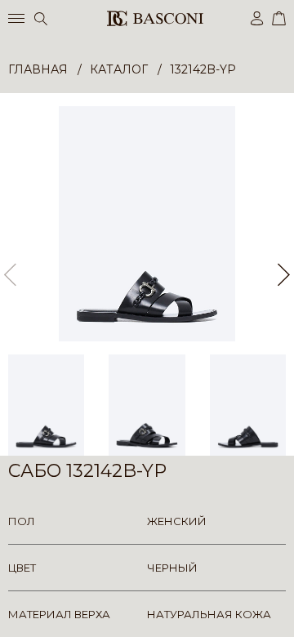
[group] (147, 223)
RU (283, 610)
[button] (284, 274)
